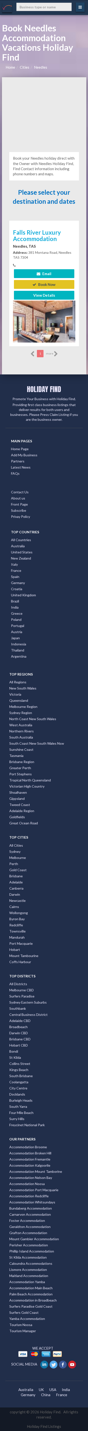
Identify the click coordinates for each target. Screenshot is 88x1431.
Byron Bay (17, 919)
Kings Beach (18, 1070)
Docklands (17, 1094)
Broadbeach (18, 1027)
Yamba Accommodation (27, 1318)
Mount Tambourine (23, 956)
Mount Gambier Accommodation (34, 1239)
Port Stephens (20, 774)
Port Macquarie (21, 943)
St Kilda (15, 1057)
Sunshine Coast (21, 749)
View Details (44, 295)
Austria (16, 632)
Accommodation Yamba (27, 1282)
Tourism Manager (22, 1331)
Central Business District (28, 1014)
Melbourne (17, 858)
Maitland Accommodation (28, 1276)
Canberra (16, 888)
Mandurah (17, 937)
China (45, 1395)
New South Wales (22, 688)
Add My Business (24, 455)
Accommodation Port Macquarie (33, 1190)
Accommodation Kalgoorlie (29, 1165)
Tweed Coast (19, 805)
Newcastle (17, 900)
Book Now (46, 284)
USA (52, 1389)
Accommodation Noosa (27, 1184)
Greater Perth (20, 768)
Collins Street (19, 1063)
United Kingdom (23, 595)
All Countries (21, 540)
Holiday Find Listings (44, 1426)
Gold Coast (18, 870)
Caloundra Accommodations (30, 1263)
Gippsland (17, 798)
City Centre (18, 1088)
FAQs (15, 473)
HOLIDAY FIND (44, 389)
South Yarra (18, 1106)
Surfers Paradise (21, 996)
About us (18, 498)
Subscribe (18, 510)
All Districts (18, 984)
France (16, 570)
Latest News (21, 467)
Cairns (14, 907)
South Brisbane (21, 1076)
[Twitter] (54, 1364)
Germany (18, 583)
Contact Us (20, 492)
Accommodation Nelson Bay (30, 1177)
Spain (15, 577)
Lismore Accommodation (28, 1269)
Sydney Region (20, 713)
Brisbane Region (21, 762)
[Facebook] (63, 1364)
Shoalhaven (18, 792)
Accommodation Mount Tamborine (35, 1171)
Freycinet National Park (27, 1125)
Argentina (18, 656)
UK (41, 1389)
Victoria (15, 694)
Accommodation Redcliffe (29, 1196)
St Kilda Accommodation (28, 1257)
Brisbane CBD (20, 1039)
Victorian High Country (26, 786)
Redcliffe (16, 925)
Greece (16, 613)
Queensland (18, 700)
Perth (13, 864)
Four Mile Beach (21, 1113)
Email (46, 273)
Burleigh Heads (21, 1100)
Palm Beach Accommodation (31, 1294)
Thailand (17, 650)
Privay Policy (20, 516)
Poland (16, 619)
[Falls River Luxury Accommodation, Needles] (44, 321)
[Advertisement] (44, 114)
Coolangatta (18, 1082)
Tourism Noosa (20, 1325)
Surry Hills (16, 1119)
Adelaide (16, 882)
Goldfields (17, 817)
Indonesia (18, 644)
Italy (14, 564)
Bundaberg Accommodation (30, 1208)
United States (22, 552)
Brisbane (16, 876)
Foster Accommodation (27, 1220)
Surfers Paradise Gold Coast (31, 1306)
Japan (15, 638)
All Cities (16, 845)
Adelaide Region (21, 811)
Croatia (16, 589)
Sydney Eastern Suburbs (28, 1002)
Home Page (20, 449)
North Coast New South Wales (32, 719)
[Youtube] (72, 1364)
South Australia (21, 737)
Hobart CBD (18, 1045)
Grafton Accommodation (28, 1233)
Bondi (13, 1051)
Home (10, 67)
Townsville (17, 931)
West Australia (20, 725)
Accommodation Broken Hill (30, 1153)
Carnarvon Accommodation (30, 1214)
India (15, 607)
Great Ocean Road (23, 823)
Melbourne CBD (21, 990)
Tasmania (16, 756)
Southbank (17, 1008)
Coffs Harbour (20, 962)
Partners (17, 461)
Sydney (15, 851)
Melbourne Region (23, 706)
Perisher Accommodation (28, 1245)
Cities (24, 67)
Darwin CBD (18, 1033)
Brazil (15, 601)
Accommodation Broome (28, 1147)
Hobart (14, 949)
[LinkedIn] (44, 1364)
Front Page (19, 504)
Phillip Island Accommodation (31, 1251)
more (50, 353)
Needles (40, 67)
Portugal (17, 626)
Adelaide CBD (20, 1021)
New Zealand (21, 558)
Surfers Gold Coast (24, 1312)
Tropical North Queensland (30, 780)
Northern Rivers (21, 731)
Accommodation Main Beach (31, 1288)
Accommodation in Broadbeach (33, 1300)
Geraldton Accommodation (30, 1227)
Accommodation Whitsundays (32, 1202)
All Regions (17, 682)
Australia (18, 546)
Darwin (14, 894)
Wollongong (18, 913)
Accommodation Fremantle (29, 1159)
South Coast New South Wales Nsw (36, 743)
